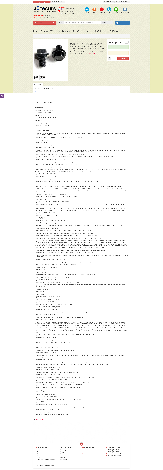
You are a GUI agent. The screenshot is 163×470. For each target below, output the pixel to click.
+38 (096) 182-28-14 (69, 9)
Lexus (37, 419)
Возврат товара (88, 454)
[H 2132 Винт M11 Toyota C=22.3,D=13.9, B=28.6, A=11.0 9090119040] (51, 56)
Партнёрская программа (67, 454)
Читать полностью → (90, 53)
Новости (62, 457)
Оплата (39, 456)
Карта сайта (63, 459)
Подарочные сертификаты (68, 452)
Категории (38, 23)
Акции (62, 456)
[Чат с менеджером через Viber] (2, 96)
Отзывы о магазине (89, 452)
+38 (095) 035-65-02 (67, 11)
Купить (123, 58)
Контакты (40, 450)
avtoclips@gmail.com (69, 13)
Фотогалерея (41, 452)
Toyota (41, 419)
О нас (38, 457)
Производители (64, 450)
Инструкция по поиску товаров (46, 459)
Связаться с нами (89, 450)
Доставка (40, 454)
